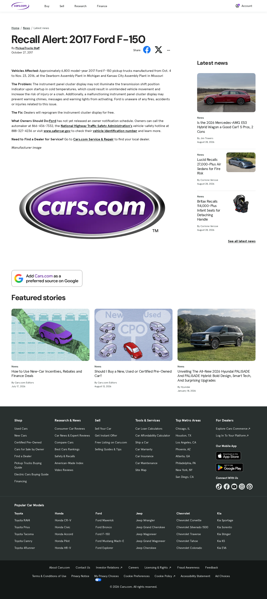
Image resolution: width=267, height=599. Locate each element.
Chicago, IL (183, 428)
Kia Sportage (225, 520)
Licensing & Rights (156, 567)
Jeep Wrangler (145, 520)
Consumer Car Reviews (70, 428)
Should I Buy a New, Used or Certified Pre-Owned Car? (132, 373)
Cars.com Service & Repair (93, 139)
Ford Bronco (104, 527)
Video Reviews (64, 470)
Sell (62, 6)
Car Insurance (144, 456)
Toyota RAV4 (22, 520)
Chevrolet (183, 513)
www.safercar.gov (57, 131)
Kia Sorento (224, 527)
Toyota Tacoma (24, 534)
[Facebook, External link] (227, 487)
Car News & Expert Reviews (72, 435)
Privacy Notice (80, 576)
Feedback (211, 567)
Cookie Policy (163, 576)
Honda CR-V (63, 520)
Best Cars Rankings (67, 449)
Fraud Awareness (188, 567)
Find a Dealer (22, 456)
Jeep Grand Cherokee (150, 527)
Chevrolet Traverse (188, 534)
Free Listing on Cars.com (111, 442)
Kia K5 (221, 541)
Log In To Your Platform (231, 435)
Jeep (139, 513)
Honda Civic (62, 527)
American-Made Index (69, 463)
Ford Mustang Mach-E (110, 541)
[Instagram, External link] (242, 487)
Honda (59, 513)
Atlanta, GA (183, 456)
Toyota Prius (22, 527)
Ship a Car (142, 442)
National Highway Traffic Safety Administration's (96, 126)
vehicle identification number (115, 131)
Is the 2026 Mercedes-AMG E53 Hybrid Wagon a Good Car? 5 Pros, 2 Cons (225, 127)
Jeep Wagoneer (146, 534)
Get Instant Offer (106, 435)
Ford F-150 (103, 534)
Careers (133, 567)
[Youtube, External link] (234, 487)
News (26, 28)
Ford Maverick (105, 520)
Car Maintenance (146, 463)
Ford (52, 121)
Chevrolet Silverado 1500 (192, 527)
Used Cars (21, 428)
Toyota (18, 513)
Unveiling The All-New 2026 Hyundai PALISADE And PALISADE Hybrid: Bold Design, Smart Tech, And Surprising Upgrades (214, 376)
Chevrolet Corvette (189, 520)
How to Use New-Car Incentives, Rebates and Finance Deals (46, 373)
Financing (20, 481)
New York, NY (184, 470)
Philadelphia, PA (186, 463)
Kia (219, 513)
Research (80, 6)
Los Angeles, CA (186, 442)
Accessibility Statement (195, 576)
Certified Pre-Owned (28, 442)
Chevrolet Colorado (189, 548)
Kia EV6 (222, 548)
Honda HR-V (63, 548)
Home (15, 28)
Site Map (140, 470)
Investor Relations (107, 567)
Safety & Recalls (65, 456)
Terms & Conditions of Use (49, 576)
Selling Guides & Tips (108, 449)
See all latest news (242, 241)
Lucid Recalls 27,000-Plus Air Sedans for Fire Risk (209, 166)
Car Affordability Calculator (152, 435)
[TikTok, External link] (219, 487)
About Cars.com (59, 567)
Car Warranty (143, 449)
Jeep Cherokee (146, 548)
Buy (46, 6)
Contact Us (83, 567)
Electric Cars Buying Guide (31, 474)
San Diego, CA (185, 477)
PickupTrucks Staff (27, 48)
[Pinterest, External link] (250, 487)
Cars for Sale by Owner (29, 449)
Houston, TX (183, 435)
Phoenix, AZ (183, 449)
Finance (102, 6)
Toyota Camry (23, 541)
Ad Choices (222, 576)
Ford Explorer (104, 548)
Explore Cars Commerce (232, 428)
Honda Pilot (62, 541)
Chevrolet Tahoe (187, 541)
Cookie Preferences (137, 576)
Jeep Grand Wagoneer (150, 541)
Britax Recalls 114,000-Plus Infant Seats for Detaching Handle (208, 210)
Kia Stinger (224, 534)
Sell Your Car (103, 428)
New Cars (20, 435)
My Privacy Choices (106, 576)
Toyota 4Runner (24, 548)
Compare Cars (64, 442)
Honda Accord (64, 534)
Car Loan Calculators (148, 428)
